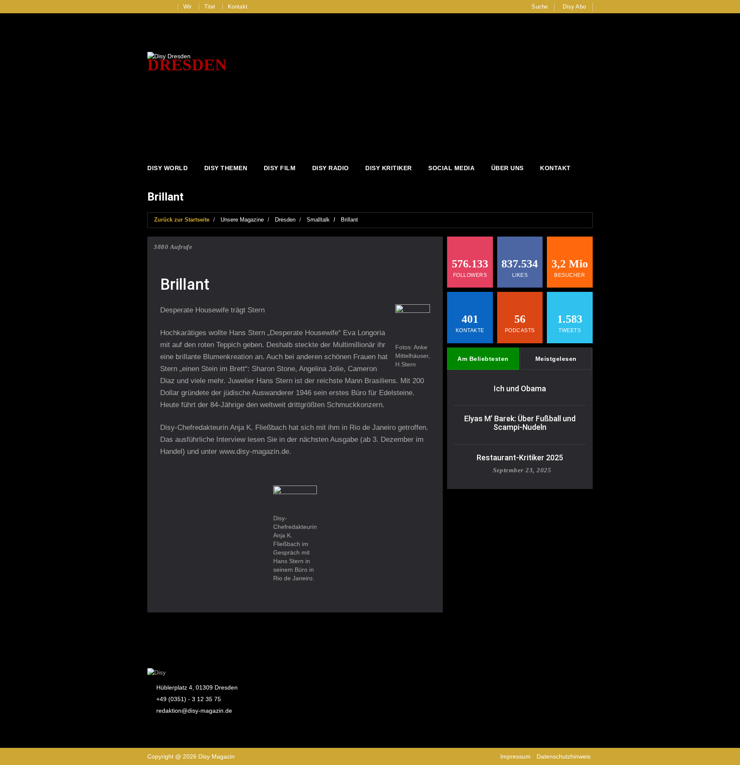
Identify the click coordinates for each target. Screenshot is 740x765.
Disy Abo (574, 6)
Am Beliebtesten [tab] (483, 358)
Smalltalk (318, 219)
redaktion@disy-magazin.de (194, 710)
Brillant (349, 219)
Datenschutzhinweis (564, 756)
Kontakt (238, 6)
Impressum (515, 756)
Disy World (167, 168)
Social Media (451, 168)
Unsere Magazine (242, 219)
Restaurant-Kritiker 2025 (520, 457)
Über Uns (507, 168)
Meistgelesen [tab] (556, 358)
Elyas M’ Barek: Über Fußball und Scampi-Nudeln (520, 423)
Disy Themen (226, 168)
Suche (539, 6)
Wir (187, 6)
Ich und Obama (520, 388)
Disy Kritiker (388, 168)
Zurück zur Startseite (181, 219)
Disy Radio (330, 168)
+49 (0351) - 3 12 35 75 (188, 699)
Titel (209, 6)
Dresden (285, 219)
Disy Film (280, 168)
